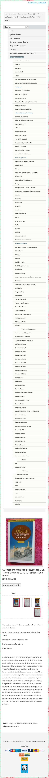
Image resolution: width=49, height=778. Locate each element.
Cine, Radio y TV (20, 124)
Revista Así (18, 381)
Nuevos (17, 258)
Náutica (17, 504)
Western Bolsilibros (21, 321)
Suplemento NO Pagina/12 (23, 333)
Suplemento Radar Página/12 (24, 340)
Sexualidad (18, 288)
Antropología (19, 72)
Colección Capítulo (21, 135)
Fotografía (18, 202)
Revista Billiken (20, 385)
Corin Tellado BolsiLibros (23, 154)
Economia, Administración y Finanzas (26, 172)
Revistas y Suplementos (28, 329)
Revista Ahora (19, 497)
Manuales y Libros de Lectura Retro (26, 247)
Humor (17, 217)
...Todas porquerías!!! (21, 474)
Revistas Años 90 (20, 366)
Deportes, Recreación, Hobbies (24, 161)
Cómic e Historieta (20, 146)
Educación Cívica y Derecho (23, 180)
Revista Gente (19, 396)
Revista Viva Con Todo (22, 456)
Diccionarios (19, 165)
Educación (18, 176)
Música (24, 459)
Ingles (17, 225)
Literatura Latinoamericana (23, 239)
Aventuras (12, 14)
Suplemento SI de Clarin (22, 336)
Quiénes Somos (15, 34)
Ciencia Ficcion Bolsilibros (23, 109)
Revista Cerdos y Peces (22, 400)
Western (17, 325)
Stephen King (19, 292)
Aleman (17, 64)
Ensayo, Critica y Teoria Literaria (25, 187)
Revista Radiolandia (21, 448)
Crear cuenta (42, 2)
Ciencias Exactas (20, 105)
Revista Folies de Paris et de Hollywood (27, 411)
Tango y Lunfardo (20, 299)
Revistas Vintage (20, 273)
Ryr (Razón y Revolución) (23, 314)
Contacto (13, 49)
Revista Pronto (19, 444)
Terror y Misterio (20, 310)
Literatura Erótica (20, 236)
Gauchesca (18, 210)
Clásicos (18, 128)
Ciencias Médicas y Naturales (24, 120)
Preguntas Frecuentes (17, 46)
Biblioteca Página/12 (21, 94)
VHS (16, 493)
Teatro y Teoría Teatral (21, 303)
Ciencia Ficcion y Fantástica (23, 113)
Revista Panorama (20, 489)
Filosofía (18, 198)
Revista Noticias (20, 430)
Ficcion (17, 195)
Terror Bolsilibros (20, 307)
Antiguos (18, 68)
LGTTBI (17, 232)
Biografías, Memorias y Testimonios (26, 101)
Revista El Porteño (20, 407)
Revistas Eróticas (20, 374)
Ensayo (17, 184)
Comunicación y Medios (22, 150)
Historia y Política (20, 213)
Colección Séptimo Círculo (23, 142)
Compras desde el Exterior (19, 42)
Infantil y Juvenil (20, 221)
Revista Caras (19, 389)
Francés (17, 206)
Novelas (17, 254)
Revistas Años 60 (20, 355)
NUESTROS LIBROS (17, 57)
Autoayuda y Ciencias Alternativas (25, 79)
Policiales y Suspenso (21, 266)
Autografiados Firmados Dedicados (26, 83)
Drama (17, 169)
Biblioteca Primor (20, 98)
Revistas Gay (19, 377)
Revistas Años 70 (20, 359)
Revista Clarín (19, 403)
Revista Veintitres (20, 452)
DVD (16, 486)
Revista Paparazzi (20, 437)
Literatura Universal (21, 243)
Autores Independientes (22, 60)
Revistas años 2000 (21, 370)
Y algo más (25, 471)
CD (16, 463)
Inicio (12, 31)
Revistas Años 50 (20, 351)
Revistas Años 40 (20, 348)
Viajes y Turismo (20, 318)
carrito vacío (40, 14)
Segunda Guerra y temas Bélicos (25, 284)
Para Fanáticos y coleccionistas (24, 478)
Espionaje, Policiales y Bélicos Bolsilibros (27, 191)
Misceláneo (18, 251)
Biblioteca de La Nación (22, 90)
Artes (17, 75)
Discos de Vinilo (20, 467)
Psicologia (18, 269)
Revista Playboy (20, 441)
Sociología (18, 295)
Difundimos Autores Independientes (22, 53)
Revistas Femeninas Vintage (23, 392)
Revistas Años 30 (20, 344)
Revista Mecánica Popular (23, 426)
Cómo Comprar (15, 38)
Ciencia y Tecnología (21, 116)
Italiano (17, 228)
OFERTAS (18, 482)
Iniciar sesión (32, 2)
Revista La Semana (21, 422)
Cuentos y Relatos (20, 157)
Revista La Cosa (20, 415)
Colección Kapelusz (21, 139)
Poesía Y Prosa (19, 262)
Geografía (18, 500)
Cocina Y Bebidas (20, 131)
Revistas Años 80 (20, 362)
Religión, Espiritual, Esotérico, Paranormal (28, 277)
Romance (18, 280)
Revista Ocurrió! (20, 433)
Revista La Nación (20, 418)
